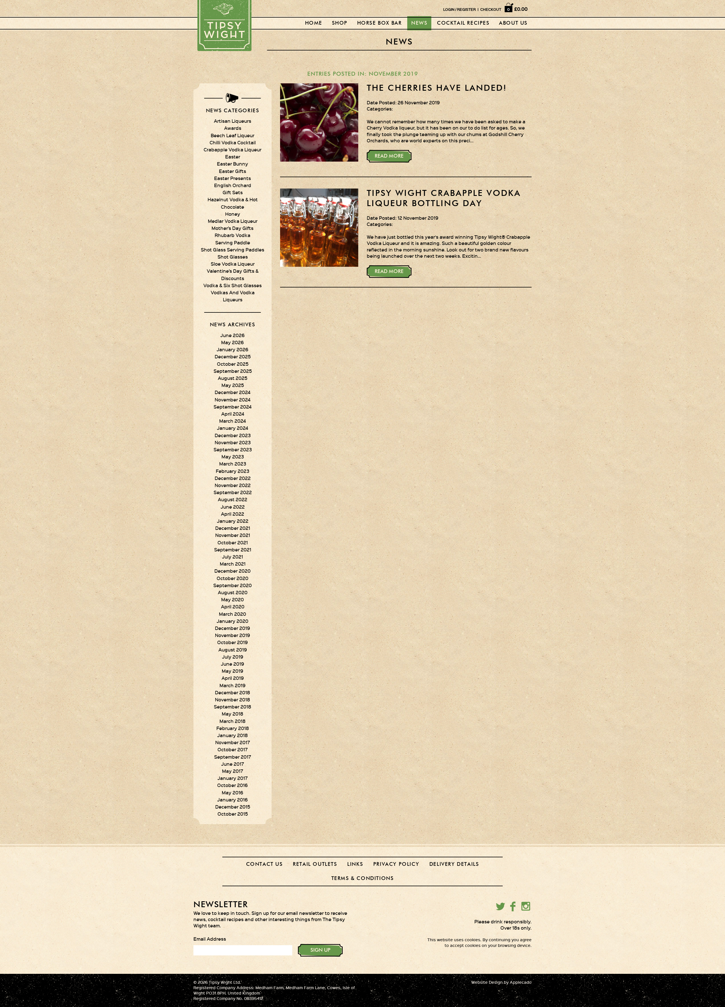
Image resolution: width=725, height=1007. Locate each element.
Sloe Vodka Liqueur (233, 264)
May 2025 (232, 385)
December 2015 (232, 806)
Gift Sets (233, 192)
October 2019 (232, 642)
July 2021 (232, 556)
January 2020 (232, 621)
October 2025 (232, 364)
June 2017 (232, 764)
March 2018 (232, 721)
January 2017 (233, 778)
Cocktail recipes (463, 23)
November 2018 (232, 699)
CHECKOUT (490, 9)
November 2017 (232, 742)
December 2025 (233, 356)
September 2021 (232, 549)
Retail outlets (315, 864)
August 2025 (232, 378)
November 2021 (232, 535)
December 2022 (233, 478)
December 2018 (232, 692)
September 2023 (233, 449)
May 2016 (232, 792)
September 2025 (233, 371)
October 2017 (233, 749)
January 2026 (232, 349)
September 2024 (232, 406)
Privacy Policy (396, 864)
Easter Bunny (232, 163)
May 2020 (232, 599)
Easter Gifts (232, 171)
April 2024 (232, 414)
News (419, 23)
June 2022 (233, 506)
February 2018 (232, 728)
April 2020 (232, 606)
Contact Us (264, 864)
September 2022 (233, 492)
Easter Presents (232, 178)
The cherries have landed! (437, 88)
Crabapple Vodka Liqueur (232, 149)
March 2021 (233, 563)
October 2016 (232, 785)
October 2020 (232, 578)
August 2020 (233, 592)
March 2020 (232, 614)
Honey (232, 214)
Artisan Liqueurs (232, 121)
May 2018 (232, 713)
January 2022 (232, 521)
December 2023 (233, 435)
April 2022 (232, 514)
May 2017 (232, 771)
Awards (232, 128)
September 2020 (232, 585)
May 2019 (232, 671)
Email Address (209, 939)
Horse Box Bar (379, 23)
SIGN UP (320, 950)
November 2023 (233, 442)
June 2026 (232, 335)
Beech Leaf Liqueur (232, 135)
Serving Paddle (232, 242)
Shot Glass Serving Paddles (232, 249)
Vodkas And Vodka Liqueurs (233, 295)
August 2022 (232, 499)
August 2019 (232, 649)
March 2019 (232, 685)
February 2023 (232, 471)
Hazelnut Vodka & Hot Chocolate (233, 203)
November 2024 (232, 399)
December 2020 (232, 571)
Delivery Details (454, 864)
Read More (389, 156)
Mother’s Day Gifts (232, 228)
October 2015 (233, 814)
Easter (232, 156)
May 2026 (232, 342)
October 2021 (233, 542)
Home (313, 23)
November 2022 (233, 485)
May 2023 (232, 456)
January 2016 (232, 799)
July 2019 (232, 656)
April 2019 (232, 678)
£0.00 (521, 9)
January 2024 (232, 428)
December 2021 (232, 528)
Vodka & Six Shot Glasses (232, 285)
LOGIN (449, 9)
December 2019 (232, 628)
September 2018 (232, 706)
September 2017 (232, 757)
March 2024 (232, 421)
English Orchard (232, 185)
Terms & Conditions (362, 878)
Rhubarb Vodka (232, 235)
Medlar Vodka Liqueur (232, 221)
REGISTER (466, 9)
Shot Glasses (233, 256)
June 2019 (232, 664)
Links (355, 864)
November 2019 (232, 635)
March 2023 (232, 463)
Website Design (487, 982)
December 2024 (232, 392)
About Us (513, 23)
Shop (339, 23)
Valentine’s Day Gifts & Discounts (233, 274)
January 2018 (232, 735)
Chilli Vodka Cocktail (233, 142)
